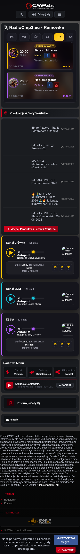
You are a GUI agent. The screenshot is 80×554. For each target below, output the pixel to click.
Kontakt (8, 503)
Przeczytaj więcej (67, 540)
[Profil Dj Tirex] (13, 82)
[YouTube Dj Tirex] (56, 85)
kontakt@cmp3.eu (49, 485)
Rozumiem (67, 549)
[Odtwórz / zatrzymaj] (10, 252)
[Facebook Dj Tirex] (50, 85)
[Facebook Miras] (47, 55)
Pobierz (66, 385)
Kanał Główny (22, 243)
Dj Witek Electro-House (18, 530)
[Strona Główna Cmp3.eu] (40, 6)
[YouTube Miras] (54, 55)
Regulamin (10, 499)
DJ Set (16, 319)
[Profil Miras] (13, 53)
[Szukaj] (21, 14)
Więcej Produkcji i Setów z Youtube (33, 229)
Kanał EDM (20, 289)
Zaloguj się (44, 14)
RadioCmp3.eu (24, 27)
